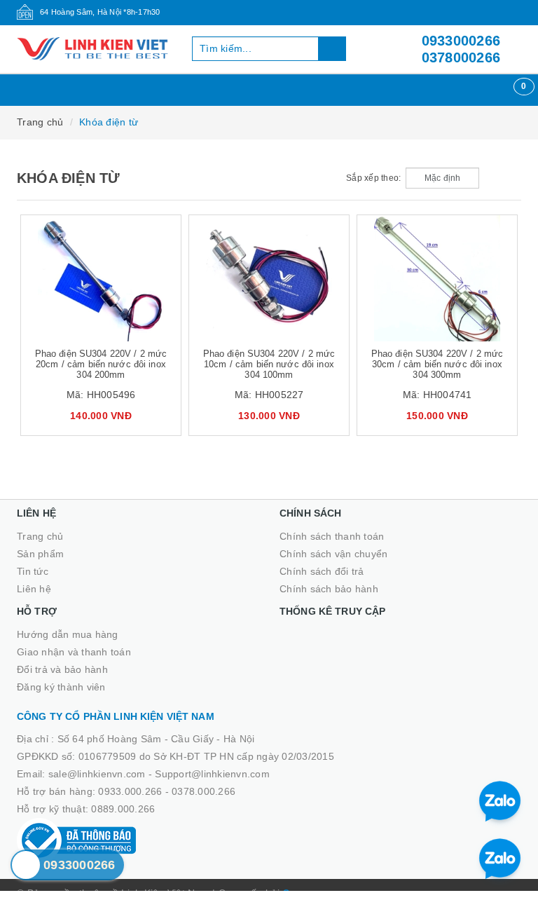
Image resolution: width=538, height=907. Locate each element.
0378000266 (461, 57)
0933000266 (461, 40)
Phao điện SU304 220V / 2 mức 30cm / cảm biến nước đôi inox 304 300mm (437, 364)
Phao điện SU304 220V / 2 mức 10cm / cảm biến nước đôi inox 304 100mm (269, 364)
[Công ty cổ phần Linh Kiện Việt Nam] (94, 48)
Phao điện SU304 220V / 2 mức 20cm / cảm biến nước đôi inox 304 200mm (101, 364)
